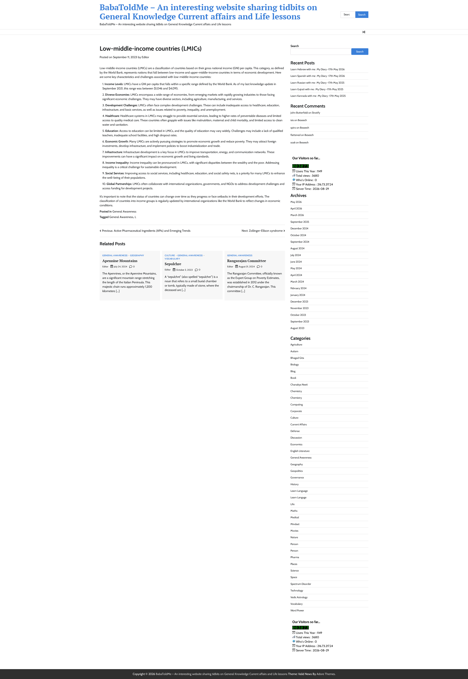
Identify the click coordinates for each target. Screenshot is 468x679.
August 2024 (297, 248)
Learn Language (299, 490)
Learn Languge (298, 497)
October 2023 (298, 315)
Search (294, 46)
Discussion (296, 437)
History (294, 484)
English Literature (300, 451)
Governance (297, 477)
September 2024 (299, 241)
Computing (296, 404)
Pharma (294, 557)
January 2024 (297, 295)
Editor (145, 57)
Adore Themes (326, 674)
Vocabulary (172, 259)
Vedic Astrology (298, 597)
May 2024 (296, 268)
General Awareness (124, 211)
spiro (293, 127)
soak (292, 142)
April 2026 (296, 208)
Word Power (297, 610)
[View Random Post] (364, 32)
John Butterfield (299, 112)
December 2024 (299, 228)
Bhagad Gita (297, 358)
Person (294, 544)
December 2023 (299, 301)
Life (292, 504)
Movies (294, 530)
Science (294, 570)
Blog (292, 371)
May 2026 (296, 202)
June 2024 (296, 261)
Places (293, 564)
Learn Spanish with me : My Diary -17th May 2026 (317, 76)
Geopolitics (296, 471)
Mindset (294, 524)
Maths (293, 510)
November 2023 (299, 308)
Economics (296, 444)
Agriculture (296, 344)
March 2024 (297, 281)
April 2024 (296, 275)
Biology (294, 364)
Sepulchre (173, 264)
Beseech (302, 120)
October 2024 (298, 235)
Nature (294, 537)
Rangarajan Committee (246, 260)
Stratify (316, 112)
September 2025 (299, 221)
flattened (295, 135)
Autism (294, 351)
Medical (294, 517)
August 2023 (297, 328)
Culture (170, 255)
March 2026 (297, 215)
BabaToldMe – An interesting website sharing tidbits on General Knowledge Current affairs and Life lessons (208, 12)
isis (292, 120)
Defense (295, 431)
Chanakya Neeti (299, 384)
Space (293, 577)
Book (293, 377)
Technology (296, 590)
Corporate (296, 411)
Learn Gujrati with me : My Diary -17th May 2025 (316, 89)
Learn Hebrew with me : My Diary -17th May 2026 (317, 69)
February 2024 (298, 288)
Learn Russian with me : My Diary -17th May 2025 (317, 82)
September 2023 (299, 321)
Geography (137, 255)
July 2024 (295, 255)
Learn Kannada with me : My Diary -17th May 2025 (318, 95)
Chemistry (296, 391)
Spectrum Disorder (300, 584)
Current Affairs (298, 424)
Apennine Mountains (119, 260)
